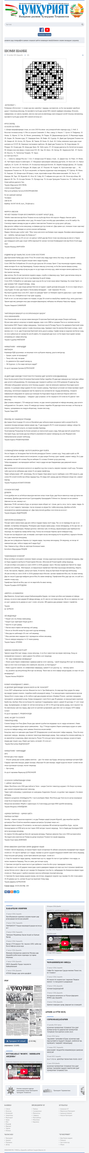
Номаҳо (8, 1130)
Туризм (8, 1128)
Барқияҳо (36, 1122)
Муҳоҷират (9, 1117)
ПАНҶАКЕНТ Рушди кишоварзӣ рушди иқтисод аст (24, 927)
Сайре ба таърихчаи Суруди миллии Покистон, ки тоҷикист (64, 971)
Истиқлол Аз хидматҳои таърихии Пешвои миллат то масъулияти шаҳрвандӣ (63, 980)
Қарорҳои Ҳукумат (66, 1113)
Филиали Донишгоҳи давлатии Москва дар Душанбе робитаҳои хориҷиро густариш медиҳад (22, 955)
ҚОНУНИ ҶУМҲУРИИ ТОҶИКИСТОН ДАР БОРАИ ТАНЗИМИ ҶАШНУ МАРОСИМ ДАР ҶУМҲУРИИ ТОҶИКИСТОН (63, 1068)
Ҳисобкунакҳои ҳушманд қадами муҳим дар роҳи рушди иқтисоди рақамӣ (22, 917)
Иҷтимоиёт (9, 1113)
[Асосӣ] (44, 13)
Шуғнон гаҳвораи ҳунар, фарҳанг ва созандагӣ (64, 1005)
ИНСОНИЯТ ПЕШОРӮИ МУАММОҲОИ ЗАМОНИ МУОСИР (65, 1051)
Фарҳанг (8, 1126)
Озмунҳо (63, 1140)
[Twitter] (18, 891)
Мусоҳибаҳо (37, 1117)
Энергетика (9, 1115)
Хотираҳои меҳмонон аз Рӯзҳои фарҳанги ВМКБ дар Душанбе (62, 996)
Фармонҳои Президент (67, 1111)
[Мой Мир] (15, 891)
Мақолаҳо (36, 1120)
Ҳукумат (8, 1140)
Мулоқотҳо (36, 1113)
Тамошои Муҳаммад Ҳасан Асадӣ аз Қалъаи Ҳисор (22, 936)
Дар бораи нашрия (66, 1138)
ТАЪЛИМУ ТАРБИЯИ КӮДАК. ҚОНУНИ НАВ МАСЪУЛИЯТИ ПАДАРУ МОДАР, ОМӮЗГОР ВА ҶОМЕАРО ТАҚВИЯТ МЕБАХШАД (64, 1041)
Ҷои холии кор (65, 1142)
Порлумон (9, 1142)
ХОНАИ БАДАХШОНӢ (55, 989)
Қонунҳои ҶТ (64, 1109)
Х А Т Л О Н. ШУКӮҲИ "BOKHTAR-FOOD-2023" (64, 1059)
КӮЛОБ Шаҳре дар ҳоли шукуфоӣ (18, 973)
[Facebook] (8, 891)
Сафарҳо (36, 1115)
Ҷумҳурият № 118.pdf (17, 1041)
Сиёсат (8, 1109)
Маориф (8, 1124)
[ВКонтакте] (5, 891)
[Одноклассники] (12, 891)
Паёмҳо (35, 1109)
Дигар (8, 1145)
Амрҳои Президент (66, 1115)
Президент (9, 1138)
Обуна (62, 1145)
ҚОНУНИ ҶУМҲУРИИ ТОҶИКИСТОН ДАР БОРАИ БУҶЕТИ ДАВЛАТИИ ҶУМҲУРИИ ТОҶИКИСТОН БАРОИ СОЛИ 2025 (63, 1029)
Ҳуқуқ (7, 1120)
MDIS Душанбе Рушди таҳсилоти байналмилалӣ (18, 965)
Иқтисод (8, 1111)
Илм (7, 1122)
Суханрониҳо (37, 1111)
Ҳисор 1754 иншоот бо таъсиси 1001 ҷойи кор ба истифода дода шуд (23, 945)
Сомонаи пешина (44, 35)
